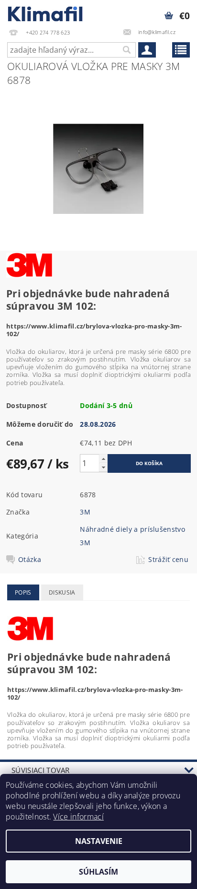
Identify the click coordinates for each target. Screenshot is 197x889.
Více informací (78, 816)
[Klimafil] (45, 12)
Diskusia (62, 592)
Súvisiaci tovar (40, 770)
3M (85, 511)
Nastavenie (98, 841)
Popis (23, 592)
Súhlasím (98, 871)
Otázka (29, 559)
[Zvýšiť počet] (103, 458)
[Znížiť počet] (103, 467)
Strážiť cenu (168, 559)
